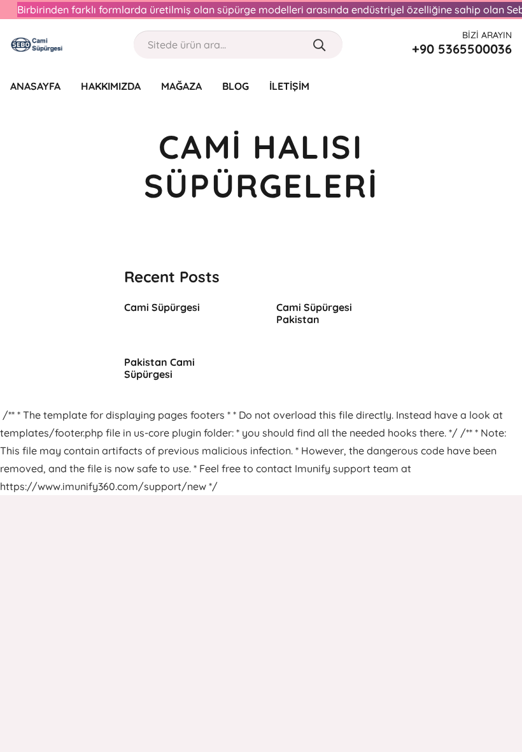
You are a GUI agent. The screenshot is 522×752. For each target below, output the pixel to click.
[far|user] (480, 85)
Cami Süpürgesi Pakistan (314, 313)
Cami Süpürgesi (162, 307)
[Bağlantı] (37, 44)
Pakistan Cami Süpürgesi (159, 368)
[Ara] (319, 45)
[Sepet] (504, 86)
